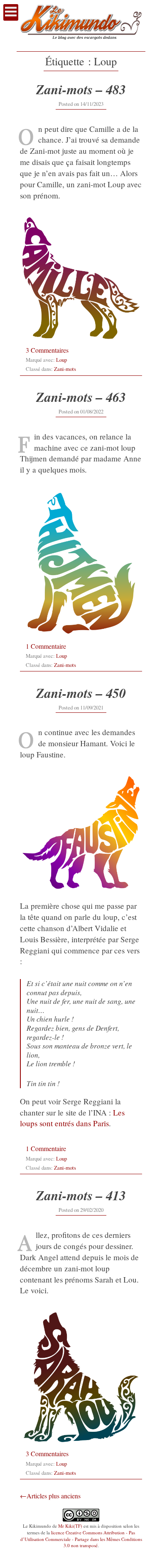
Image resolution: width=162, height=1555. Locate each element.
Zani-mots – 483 (81, 89)
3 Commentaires (47, 350)
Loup (61, 359)
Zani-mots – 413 (81, 1195)
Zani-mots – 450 (81, 692)
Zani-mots (65, 369)
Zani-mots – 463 (81, 396)
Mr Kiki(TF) (70, 1526)
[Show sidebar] (10, 12)
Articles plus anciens (54, 1495)
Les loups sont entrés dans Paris (72, 1118)
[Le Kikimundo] (81, 43)
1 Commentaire (46, 646)
